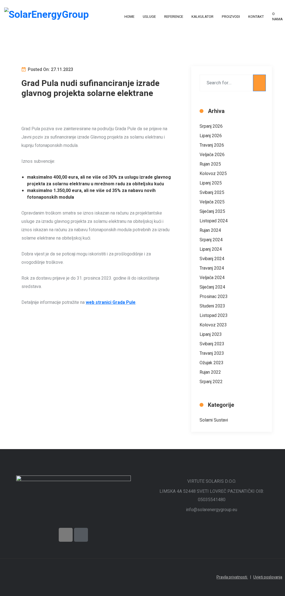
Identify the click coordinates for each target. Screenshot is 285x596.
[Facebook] (66, 535)
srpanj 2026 (211, 126)
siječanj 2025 (212, 211)
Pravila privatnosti (234, 577)
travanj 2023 (212, 353)
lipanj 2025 (211, 183)
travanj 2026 (212, 145)
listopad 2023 (214, 315)
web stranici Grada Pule (111, 302)
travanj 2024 (212, 268)
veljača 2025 (212, 202)
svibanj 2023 (212, 344)
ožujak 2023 (211, 362)
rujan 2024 (210, 230)
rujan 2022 (210, 372)
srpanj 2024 (211, 240)
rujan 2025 (210, 164)
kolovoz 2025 (213, 173)
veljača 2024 (212, 277)
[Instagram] (81, 535)
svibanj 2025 (212, 192)
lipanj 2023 (211, 334)
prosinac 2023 (214, 296)
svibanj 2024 (212, 258)
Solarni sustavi (214, 420)
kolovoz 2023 (213, 325)
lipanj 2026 (211, 135)
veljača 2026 (212, 154)
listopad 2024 (214, 221)
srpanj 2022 (211, 381)
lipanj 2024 (211, 249)
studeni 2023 (212, 306)
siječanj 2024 (212, 287)
